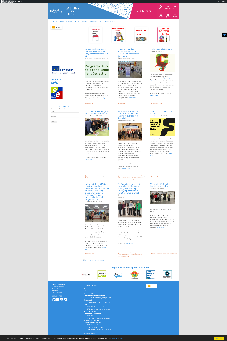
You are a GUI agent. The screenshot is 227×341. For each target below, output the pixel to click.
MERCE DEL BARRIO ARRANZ (126, 195)
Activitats (89, 176)
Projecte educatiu (66, 22)
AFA (101, 22)
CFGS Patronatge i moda (95, 327)
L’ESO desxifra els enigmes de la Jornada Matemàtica (97, 112)
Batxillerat (122, 253)
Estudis (77, 22)
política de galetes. (116, 338)
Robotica (165, 253)
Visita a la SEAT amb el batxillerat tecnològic (160, 185)
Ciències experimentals (136, 254)
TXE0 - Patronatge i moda (131, 179)
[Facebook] (57, 300)
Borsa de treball (110, 22)
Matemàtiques (108, 176)
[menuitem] (7, 1)
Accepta (219, 338)
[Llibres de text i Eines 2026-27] (164, 35)
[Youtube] (61, 300)
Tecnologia (171, 253)
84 (95, 260)
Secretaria (93, 22)
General (89, 103)
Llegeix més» (132, 97)
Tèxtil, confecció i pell (138, 176)
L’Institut (54, 22)
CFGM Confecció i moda (95, 325)
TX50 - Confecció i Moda (124, 177)
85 (98, 260)
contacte (59, 292)
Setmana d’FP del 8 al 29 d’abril (161, 112)
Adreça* (53, 116)
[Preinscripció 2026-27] (118, 35)
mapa (53, 292)
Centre (154, 103)
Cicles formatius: (89, 293)
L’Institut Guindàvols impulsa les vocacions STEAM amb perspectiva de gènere (128, 52)
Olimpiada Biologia (123, 256)
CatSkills (122, 176)
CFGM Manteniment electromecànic (99, 307)
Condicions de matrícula (89, 333)
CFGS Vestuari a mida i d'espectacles (99, 329)
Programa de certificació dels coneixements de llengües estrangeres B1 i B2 (96, 52)
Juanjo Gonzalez (123, 58)
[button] (224, 35)
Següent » (103, 260)
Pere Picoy (155, 188)
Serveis (84, 22)
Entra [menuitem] (224, 1)
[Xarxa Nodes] (56, 83)
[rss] (65, 300)
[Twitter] (54, 300)
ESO (98, 176)
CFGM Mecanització (93, 316)
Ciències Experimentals (136, 253)
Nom (52, 111)
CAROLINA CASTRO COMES (94, 58)
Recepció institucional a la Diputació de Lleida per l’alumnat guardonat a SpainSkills (129, 114)
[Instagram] (52, 83)
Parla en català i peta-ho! (161, 49)
